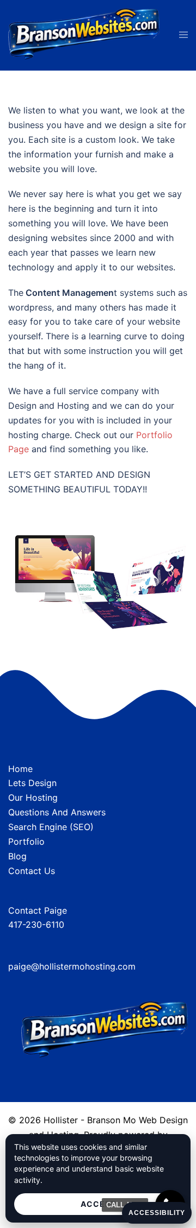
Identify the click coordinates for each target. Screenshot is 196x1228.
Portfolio (26, 841)
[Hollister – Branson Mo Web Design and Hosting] (84, 34)
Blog (17, 856)
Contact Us (31, 870)
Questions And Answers (57, 812)
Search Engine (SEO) (51, 826)
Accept (98, 1203)
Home (20, 768)
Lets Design (32, 782)
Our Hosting (33, 797)
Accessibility (156, 1213)
